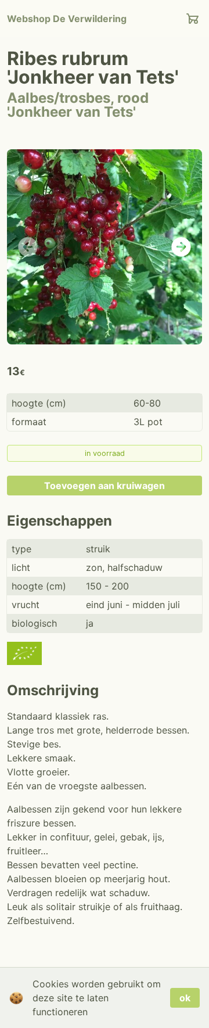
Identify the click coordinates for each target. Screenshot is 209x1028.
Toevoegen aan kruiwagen (104, 485)
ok (184, 998)
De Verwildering (67, 18)
